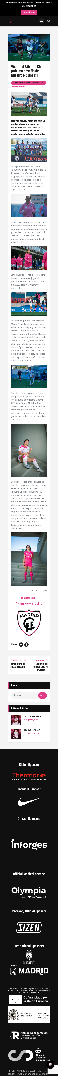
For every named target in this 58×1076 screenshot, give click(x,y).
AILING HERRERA (32, 716)
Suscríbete (29, 12)
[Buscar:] (29, 695)
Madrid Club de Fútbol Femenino (29, 82)
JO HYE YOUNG (32, 730)
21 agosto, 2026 (31, 719)
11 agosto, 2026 (31, 733)
